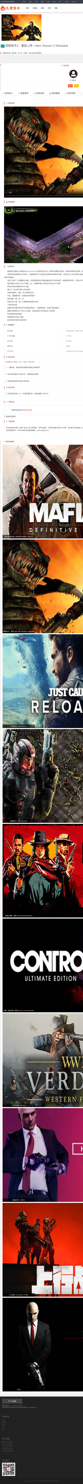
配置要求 (24, 93)
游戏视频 (71, 93)
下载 (36, 1)
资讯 (30, 1)
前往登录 (29, 410)
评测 (49, 8)
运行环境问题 (8, 1442)
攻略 (42, 1)
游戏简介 (8, 93)
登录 (70, 86)
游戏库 (35, 8)
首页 (24, 1)
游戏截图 (55, 93)
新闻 (42, 8)
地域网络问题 (8, 1451)
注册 (76, 86)
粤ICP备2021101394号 (51, 1481)
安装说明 (39, 93)
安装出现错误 (8, 1444)
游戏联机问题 (8, 1448)
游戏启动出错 (8, 1446)
